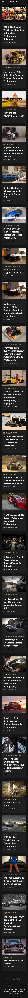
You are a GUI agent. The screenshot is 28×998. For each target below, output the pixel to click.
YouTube (20, 24)
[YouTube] (14, 979)
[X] (17, 979)
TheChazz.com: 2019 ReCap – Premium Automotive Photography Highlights (13, 397)
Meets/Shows (7, 433)
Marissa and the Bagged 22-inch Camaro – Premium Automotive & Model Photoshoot (13, 310)
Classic (15, 24)
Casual (15, 67)
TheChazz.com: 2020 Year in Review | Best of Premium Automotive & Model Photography (13, 354)
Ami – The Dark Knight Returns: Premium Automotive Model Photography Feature (13, 765)
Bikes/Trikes (6, 144)
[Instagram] (8, 979)
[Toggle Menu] (3, 1)
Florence (10, 957)
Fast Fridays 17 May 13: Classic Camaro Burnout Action (13, 643)
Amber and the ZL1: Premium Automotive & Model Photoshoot (13, 480)
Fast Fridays (21, 636)
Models (19, 67)
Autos (5, 24)
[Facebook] (11, 979)
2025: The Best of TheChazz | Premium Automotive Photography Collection (13, 33)
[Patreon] (20, 979)
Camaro (10, 24)
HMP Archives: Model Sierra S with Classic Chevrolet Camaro (13, 881)
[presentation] (14, 13)
